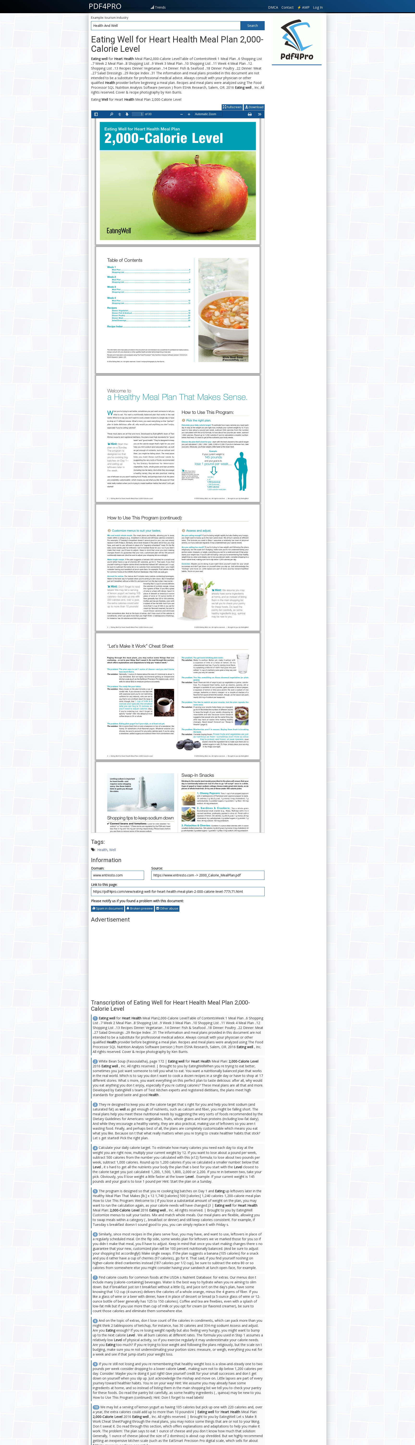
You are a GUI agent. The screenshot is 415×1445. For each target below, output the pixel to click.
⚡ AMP (303, 7)
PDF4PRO (105, 6)
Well (112, 849)
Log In (318, 7)
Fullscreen (234, 107)
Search (252, 25)
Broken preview (141, 908)
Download (255, 107)
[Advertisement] (178, 958)
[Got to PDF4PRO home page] (297, 40)
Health (102, 849)
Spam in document (109, 908)
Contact (287, 7)
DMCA (273, 7)
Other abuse (168, 908)
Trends (160, 7)
